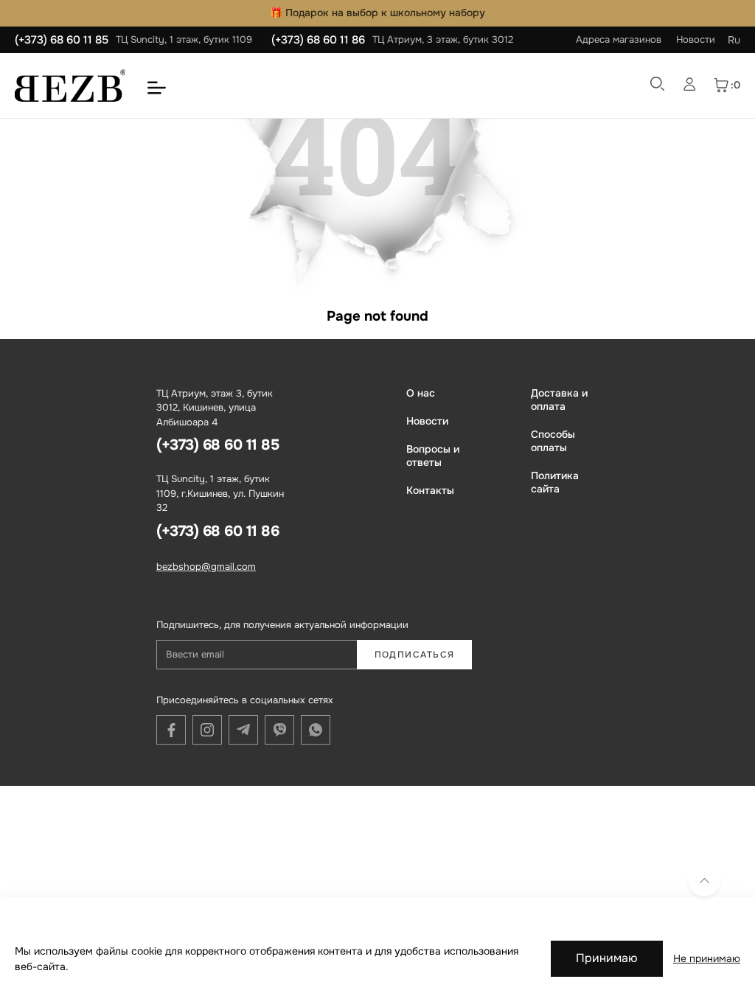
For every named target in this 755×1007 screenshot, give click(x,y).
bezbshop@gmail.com (206, 566)
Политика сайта (555, 482)
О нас (420, 393)
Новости (695, 39)
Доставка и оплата (559, 399)
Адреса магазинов (618, 39)
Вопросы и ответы (432, 455)
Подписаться (415, 655)
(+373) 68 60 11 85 (61, 39)
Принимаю (607, 958)
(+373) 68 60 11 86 (318, 39)
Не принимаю (706, 958)
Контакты (430, 490)
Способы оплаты (553, 441)
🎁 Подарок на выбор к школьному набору (377, 12)
